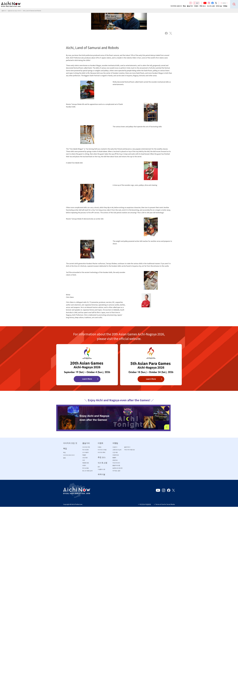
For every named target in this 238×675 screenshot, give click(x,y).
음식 (99, 466)
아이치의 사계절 (102, 449)
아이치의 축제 (101, 452)
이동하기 (114, 447)
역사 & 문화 (85, 449)
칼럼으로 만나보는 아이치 (14, 10)
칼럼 (64, 458)
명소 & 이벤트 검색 (87, 470)
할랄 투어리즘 (116, 465)
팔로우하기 (127, 447)
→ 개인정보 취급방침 (144, 504)
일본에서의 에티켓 (117, 468)
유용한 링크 (115, 455)
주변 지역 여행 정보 (129, 449)
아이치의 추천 (86, 447)
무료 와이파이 (116, 463)
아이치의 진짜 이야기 (69, 455)
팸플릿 (114, 457)
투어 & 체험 (85, 468)
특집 (184, 6)
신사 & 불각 (85, 452)
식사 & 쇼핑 (211, 6)
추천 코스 (203, 6)
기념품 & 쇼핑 (101, 469)
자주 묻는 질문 (116, 470)
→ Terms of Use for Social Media (164, 504)
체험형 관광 (85, 463)
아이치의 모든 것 (176, 6)
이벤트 (196, 6)
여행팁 (225, 6)
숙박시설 (219, 6)
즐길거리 (190, 6)
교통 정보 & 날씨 (116, 449)
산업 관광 (84, 457)
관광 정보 (115, 460)
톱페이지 (4, 10)
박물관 (84, 455)
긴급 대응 (115, 452)
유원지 (84, 465)
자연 (83, 460)
